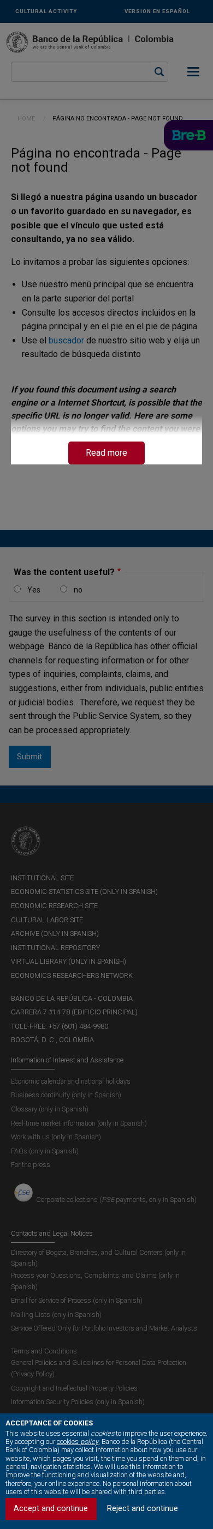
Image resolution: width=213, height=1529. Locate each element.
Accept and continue (51, 1508)
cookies (77, 1441)
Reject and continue (142, 1508)
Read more (106, 453)
